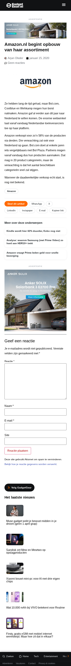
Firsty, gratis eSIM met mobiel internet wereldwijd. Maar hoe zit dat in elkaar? (29, 635)
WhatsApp (37, 204)
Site (6, 435)
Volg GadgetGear (21, 487)
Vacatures (20, 663)
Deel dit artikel (16, 203)
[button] (64, 4)
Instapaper (27, 210)
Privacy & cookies (47, 663)
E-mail (42, 210)
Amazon (11, 191)
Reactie (9, 361)
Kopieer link (58, 210)
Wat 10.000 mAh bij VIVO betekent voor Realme (35, 607)
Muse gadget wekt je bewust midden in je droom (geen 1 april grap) (31, 522)
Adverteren (7, 663)
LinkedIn (11, 210)
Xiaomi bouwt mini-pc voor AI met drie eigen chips (33, 580)
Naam (9, 406)
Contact (32, 663)
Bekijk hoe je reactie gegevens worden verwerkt (30, 464)
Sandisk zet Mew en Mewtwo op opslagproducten (25, 551)
